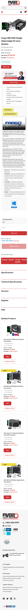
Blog (18, 567)
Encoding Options (7, 219)
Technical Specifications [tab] (17, 261)
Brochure (8, 109)
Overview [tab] (5, 260)
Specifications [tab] (11, 260)
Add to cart (6, 67)
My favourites (11, 587)
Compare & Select (7, 576)
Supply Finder (14, 576)
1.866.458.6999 (12, 522)
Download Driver (11, 114)
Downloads (21, 567)
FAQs (4, 578)
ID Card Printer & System (8, 580)
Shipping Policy (6, 589)
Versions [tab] (24, 260)
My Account (5, 587)
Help (17, 589)
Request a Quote (14, 246)
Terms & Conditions (7, 591)
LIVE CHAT (16, 241)
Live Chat (8, 526)
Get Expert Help (20, 576)
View (7, 356)
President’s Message (7, 567)
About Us (14, 567)
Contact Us (5, 569)
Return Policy (13, 589)
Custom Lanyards (17, 578)
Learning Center (9, 578)
